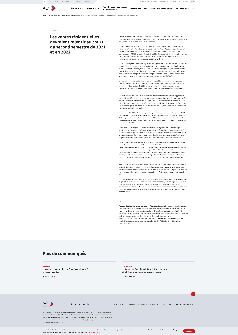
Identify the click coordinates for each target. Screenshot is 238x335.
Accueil (45, 15)
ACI (45, 2)
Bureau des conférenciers (159, 2)
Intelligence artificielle (185, 304)
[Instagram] (88, 304)
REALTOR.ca (88, 2)
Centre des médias (54, 15)
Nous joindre (183, 2)
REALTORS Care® (66, 2)
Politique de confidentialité (149, 304)
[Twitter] (80, 304)
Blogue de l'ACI (54, 2)
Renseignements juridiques (124, 304)
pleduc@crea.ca (124, 224)
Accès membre (144, 2)
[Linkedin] (75, 304)
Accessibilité (168, 304)
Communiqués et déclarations (71, 15)
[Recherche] (193, 8)
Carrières (173, 2)
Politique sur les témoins (92, 332)
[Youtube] (84, 304)
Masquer (189, 331)
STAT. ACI (78, 2)
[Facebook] (71, 304)
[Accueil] (49, 8)
